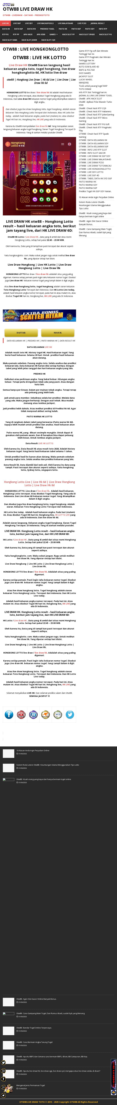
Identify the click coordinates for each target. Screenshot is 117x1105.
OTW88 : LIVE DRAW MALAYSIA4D (95, 159)
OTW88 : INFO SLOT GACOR (92, 153)
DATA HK (6, 29)
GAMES (53, 34)
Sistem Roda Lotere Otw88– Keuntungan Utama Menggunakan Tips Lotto (95, 205)
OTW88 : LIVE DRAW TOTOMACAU (95, 165)
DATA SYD (31, 29)
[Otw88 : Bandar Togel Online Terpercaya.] (8, 1033)
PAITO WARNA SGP (88, 188)
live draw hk (42, 126)
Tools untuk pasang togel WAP (93, 86)
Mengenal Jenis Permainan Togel (30, 1085)
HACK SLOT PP (68, 34)
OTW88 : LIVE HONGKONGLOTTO (95, 169)
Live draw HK (32, 237)
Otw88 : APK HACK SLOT (90, 98)
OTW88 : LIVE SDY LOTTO (91, 172)
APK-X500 (41, 34)
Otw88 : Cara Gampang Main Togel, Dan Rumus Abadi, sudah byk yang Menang (95, 232)
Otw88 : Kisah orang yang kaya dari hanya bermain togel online (43, 779)
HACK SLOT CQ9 (48, 40)
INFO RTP (103, 29)
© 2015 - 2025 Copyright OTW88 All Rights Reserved (71, 1102)
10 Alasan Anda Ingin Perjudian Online (96, 197)
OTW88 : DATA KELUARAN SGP (93, 146)
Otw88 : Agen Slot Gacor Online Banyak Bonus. (36, 999)
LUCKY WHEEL (85, 79)
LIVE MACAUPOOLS (45, 23)
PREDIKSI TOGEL (47, 29)
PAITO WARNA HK (87, 181)
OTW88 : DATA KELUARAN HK (93, 140)
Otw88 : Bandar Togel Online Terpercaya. (34, 1027)
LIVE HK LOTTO (45, 443)
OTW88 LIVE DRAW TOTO (32, 1102)
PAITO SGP (76, 29)
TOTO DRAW (85, 89)
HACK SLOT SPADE (87, 34)
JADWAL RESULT (98, 23)
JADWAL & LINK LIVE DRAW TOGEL (95, 95)
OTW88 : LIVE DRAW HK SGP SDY (94, 156)
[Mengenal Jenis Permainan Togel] (8, 1091)
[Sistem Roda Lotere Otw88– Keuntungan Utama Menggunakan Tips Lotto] (8, 770)
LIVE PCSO (81, 23)
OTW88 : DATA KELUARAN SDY (93, 143)
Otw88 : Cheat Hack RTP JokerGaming (96, 114)
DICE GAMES (85, 73)
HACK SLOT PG (105, 34)
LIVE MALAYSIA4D (65, 23)
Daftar (21, 333)
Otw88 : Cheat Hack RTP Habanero (95, 111)
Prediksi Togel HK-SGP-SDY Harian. (95, 191)
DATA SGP (18, 29)
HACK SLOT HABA (9, 40)
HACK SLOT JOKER (29, 40)
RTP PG (5, 34)
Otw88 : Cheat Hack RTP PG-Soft (94, 124)
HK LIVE (40, 119)
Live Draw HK (18, 65)
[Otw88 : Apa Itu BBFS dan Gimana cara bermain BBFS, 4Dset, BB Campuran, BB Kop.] (8, 1062)
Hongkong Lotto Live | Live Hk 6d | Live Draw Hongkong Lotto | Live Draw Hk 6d (39, 483)
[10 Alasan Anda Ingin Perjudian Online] (8, 756)
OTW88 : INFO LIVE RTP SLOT (93, 149)
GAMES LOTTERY (87, 63)
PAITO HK (63, 29)
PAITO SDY (89, 29)
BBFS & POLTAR (87, 70)
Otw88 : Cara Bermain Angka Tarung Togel (34, 1042)
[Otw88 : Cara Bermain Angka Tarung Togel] (8, 1048)
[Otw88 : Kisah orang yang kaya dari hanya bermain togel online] (8, 990)
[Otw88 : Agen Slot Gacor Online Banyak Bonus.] (8, 1004)
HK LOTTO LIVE (62, 515)
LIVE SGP (17, 23)
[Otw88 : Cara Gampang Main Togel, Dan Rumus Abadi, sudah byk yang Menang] (8, 1019)
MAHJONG (84, 82)
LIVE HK (5, 23)
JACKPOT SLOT (86, 76)
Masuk (58, 333)
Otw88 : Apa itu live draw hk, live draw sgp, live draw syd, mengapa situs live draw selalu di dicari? (58, 1071)
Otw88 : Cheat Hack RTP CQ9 (92, 108)
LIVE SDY (29, 23)
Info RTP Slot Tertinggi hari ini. (93, 92)
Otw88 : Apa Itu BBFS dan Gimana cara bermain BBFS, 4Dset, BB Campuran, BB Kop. (52, 1056)
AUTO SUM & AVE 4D (89, 66)
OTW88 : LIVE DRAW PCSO (91, 162)
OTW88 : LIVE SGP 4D (89, 175)
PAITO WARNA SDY (88, 184)
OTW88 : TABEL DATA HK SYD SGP (95, 178)
